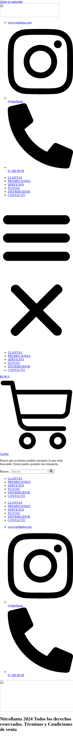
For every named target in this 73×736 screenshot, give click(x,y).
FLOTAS (14, 188)
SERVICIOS (16, 184)
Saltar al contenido (11, 1)
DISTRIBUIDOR (19, 191)
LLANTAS (15, 177)
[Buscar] (51, 471)
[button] (36, 274)
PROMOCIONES (19, 181)
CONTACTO (16, 195)
